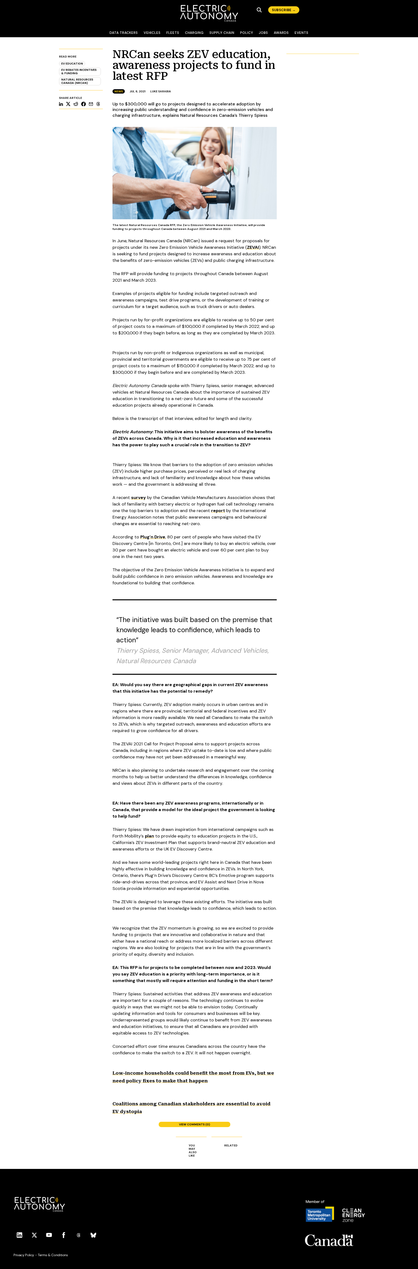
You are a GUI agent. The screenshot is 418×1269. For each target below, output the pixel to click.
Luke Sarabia (160, 91)
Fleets (172, 32)
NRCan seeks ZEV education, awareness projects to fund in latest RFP (193, 65)
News (118, 91)
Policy (246, 32)
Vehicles (152, 32)
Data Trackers (124, 32)
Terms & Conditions (53, 1255)
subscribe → (284, 10)
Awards (281, 32)
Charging (194, 32)
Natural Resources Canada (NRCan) (77, 81)
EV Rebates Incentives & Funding (79, 71)
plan (149, 836)
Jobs (263, 32)
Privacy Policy (24, 1255)
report (218, 510)
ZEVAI (253, 247)
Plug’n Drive (152, 537)
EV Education (72, 64)
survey (138, 497)
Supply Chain (221, 32)
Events (302, 32)
